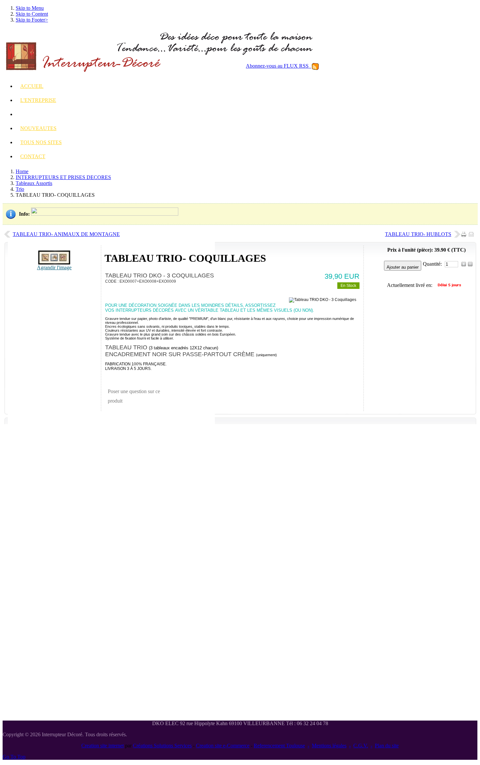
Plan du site (387, 745)
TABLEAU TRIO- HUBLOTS (418, 234)
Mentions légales (329, 745)
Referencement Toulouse (279, 745)
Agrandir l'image (54, 267)
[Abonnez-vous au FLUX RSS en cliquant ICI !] (315, 66)
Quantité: (433, 264)
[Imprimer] (465, 232)
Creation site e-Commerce (222, 745)
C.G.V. (360, 745)
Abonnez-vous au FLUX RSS (278, 66)
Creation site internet (102, 745)
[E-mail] (472, 232)
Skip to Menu (30, 8)
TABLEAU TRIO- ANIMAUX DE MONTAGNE (66, 234)
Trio (20, 189)
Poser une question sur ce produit (134, 396)
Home (22, 171)
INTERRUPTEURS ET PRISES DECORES (63, 177)
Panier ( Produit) (436, 174)
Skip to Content (32, 14)
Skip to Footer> (32, 20)
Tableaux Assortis (34, 183)
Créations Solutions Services (162, 745)
